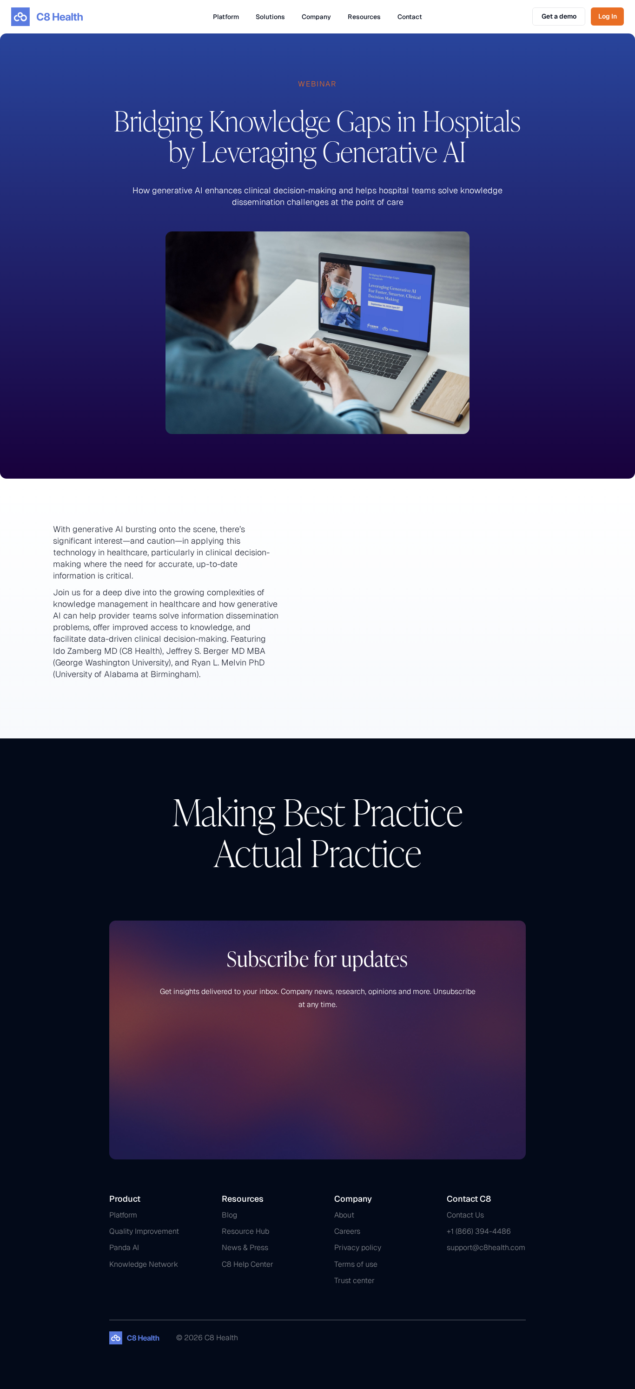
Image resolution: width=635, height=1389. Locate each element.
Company (316, 17)
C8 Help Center (247, 1264)
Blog (229, 1215)
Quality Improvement (144, 1231)
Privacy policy (357, 1247)
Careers (347, 1231)
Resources (364, 17)
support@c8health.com (486, 1247)
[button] (226, 17)
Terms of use (355, 1264)
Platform (226, 17)
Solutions (270, 17)
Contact (409, 17)
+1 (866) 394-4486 (479, 1231)
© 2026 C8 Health (207, 1338)
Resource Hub (245, 1231)
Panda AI (124, 1247)
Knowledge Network (143, 1264)
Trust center (354, 1280)
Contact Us (465, 1215)
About (344, 1215)
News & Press (245, 1247)
